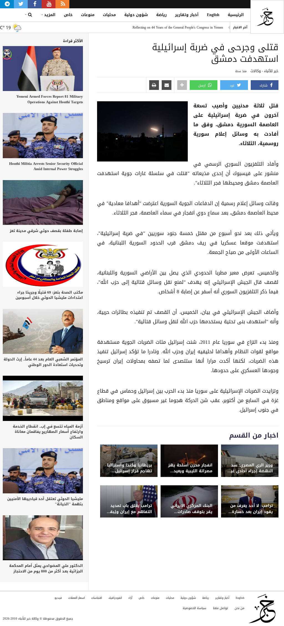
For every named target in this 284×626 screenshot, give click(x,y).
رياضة (161, 15)
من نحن (239, 608)
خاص (68, 15)
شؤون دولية (136, 15)
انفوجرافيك (115, 597)
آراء (130, 597)
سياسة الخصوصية (194, 608)
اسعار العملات (76, 597)
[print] (154, 85)
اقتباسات (96, 597)
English (213, 15)
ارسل (202, 85)
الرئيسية (236, 15)
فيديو (58, 597)
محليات (109, 15)
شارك (264, 85)
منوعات (88, 15)
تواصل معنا (220, 608)
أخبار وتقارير (187, 15)
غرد (232, 85)
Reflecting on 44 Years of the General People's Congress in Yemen (178, 27)
